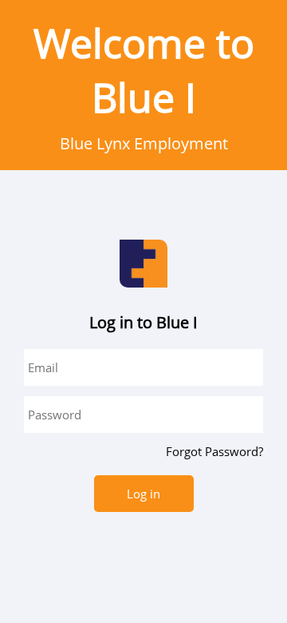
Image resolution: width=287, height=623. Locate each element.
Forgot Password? (214, 451)
